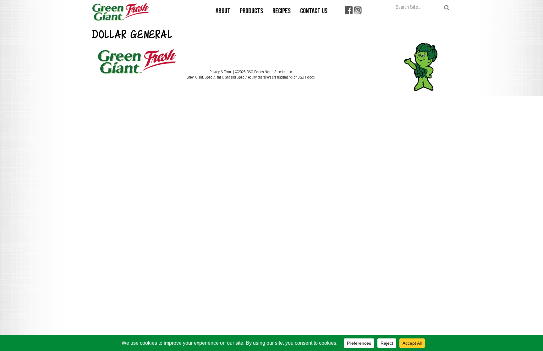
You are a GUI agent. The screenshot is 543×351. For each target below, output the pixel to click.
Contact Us (313, 11)
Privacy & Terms (221, 71)
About (223, 11)
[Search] (447, 8)
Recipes (281, 11)
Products (251, 11)
